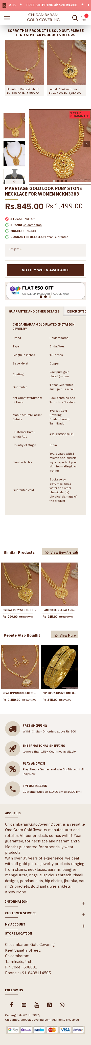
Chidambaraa (32, 225)
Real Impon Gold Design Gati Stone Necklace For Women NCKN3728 (20, 693)
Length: (14, 249)
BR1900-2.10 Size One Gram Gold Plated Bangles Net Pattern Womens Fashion (59, 693)
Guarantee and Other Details (34, 311)
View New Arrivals (65, 553)
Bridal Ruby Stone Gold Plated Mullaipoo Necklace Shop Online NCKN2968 (20, 610)
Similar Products (19, 552)
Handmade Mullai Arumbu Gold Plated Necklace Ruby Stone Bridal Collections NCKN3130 (59, 610)
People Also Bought (22, 635)
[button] (34, 144)
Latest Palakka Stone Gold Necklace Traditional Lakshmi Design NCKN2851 (66, 89)
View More (68, 635)
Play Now (29, 774)
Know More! (15, 892)
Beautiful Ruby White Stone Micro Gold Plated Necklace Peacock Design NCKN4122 (24, 89)
